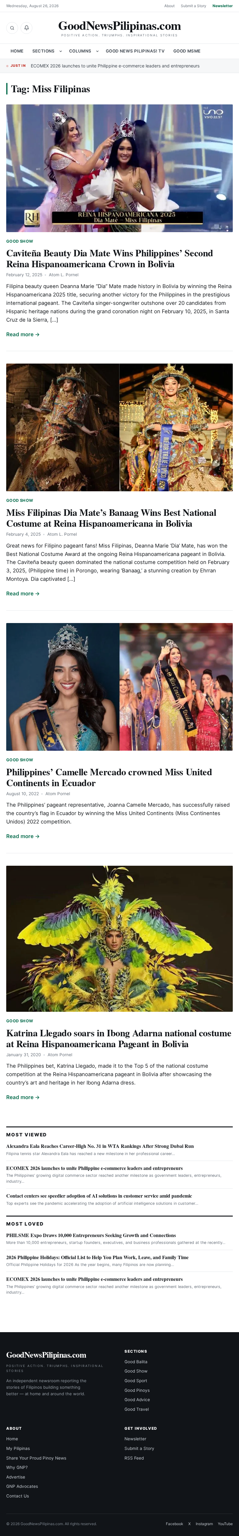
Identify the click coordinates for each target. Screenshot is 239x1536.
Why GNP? (17, 1467)
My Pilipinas (18, 1448)
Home (17, 50)
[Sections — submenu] (61, 51)
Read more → (23, 334)
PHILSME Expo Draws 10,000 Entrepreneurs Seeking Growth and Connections (91, 1235)
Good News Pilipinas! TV (135, 50)
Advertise (15, 1476)
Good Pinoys (137, 1390)
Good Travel (136, 1409)
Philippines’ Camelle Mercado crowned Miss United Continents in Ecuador (109, 777)
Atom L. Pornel (63, 274)
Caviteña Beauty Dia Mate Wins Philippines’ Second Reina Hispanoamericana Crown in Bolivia (109, 258)
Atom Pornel (57, 793)
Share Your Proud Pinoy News (36, 1458)
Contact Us (17, 1495)
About (169, 5)
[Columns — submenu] (97, 51)
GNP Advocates (22, 1486)
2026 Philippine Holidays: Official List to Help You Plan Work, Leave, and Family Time (97, 1257)
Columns (80, 50)
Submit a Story (193, 5)
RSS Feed (134, 1458)
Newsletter (223, 5)
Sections (43, 50)
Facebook (174, 1523)
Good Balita (136, 1361)
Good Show (19, 241)
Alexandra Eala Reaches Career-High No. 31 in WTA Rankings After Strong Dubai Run (100, 1145)
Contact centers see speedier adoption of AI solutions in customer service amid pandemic (99, 1195)
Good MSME (187, 50)
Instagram (204, 1523)
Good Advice (137, 1399)
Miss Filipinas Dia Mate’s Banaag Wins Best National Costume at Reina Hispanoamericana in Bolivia (111, 517)
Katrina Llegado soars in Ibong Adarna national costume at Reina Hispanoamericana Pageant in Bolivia (118, 1038)
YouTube (225, 1523)
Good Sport (135, 1380)
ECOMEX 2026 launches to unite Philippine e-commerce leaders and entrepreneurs (115, 65)
